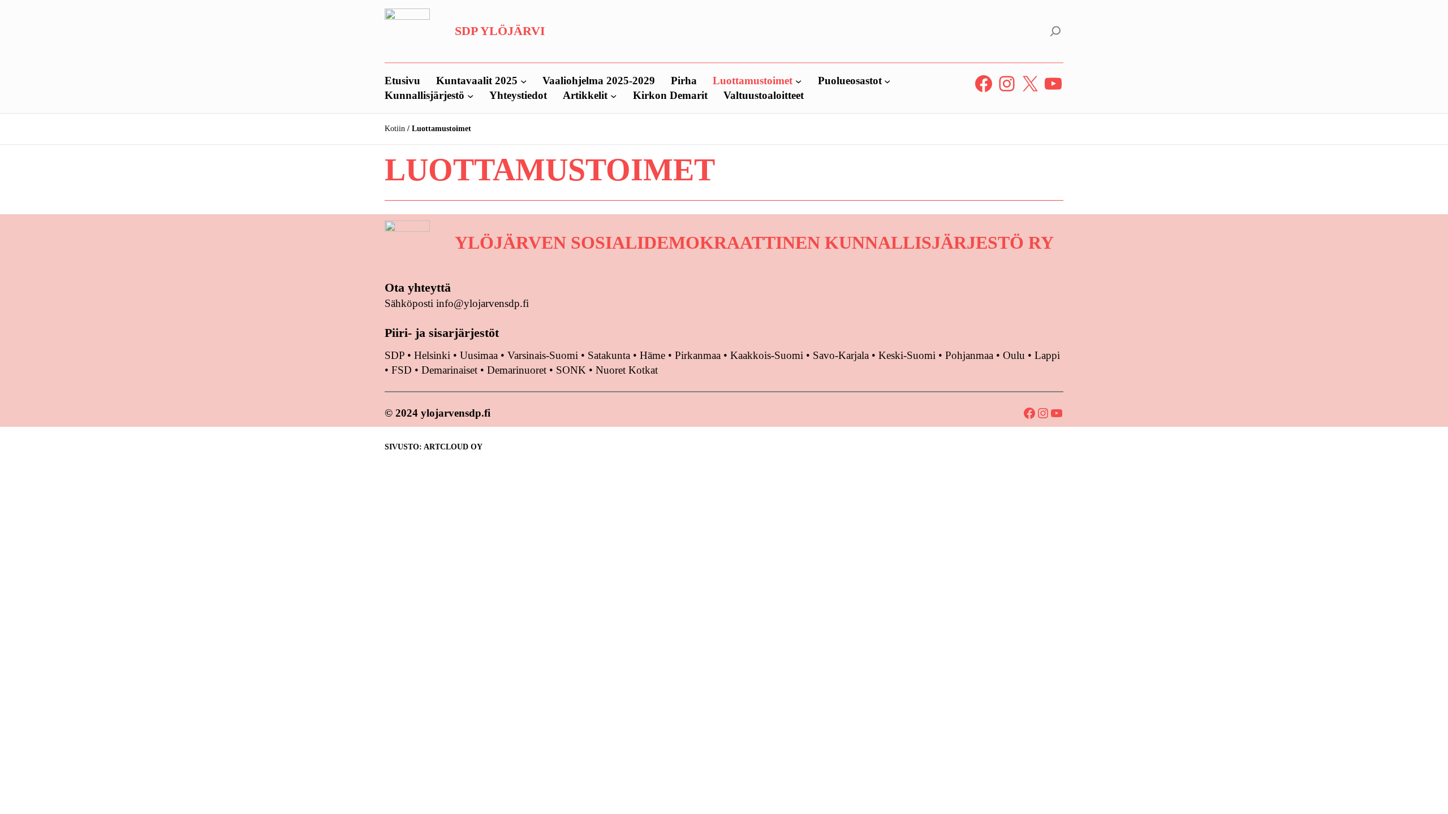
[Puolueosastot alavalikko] (887, 80)
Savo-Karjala (841, 355)
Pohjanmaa (970, 355)
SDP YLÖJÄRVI (500, 31)
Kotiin (395, 128)
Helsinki (433, 355)
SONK (571, 370)
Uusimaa (479, 355)
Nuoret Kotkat (627, 370)
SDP (394, 355)
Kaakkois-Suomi (766, 355)
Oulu (1014, 355)
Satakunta (609, 355)
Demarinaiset (449, 370)
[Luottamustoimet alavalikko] (798, 80)
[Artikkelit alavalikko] (613, 95)
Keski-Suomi (907, 355)
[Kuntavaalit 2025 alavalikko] (523, 80)
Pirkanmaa (698, 355)
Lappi (1047, 355)
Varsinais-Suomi (542, 355)
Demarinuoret (516, 370)
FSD (401, 370)
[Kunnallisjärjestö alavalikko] (470, 95)
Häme (654, 355)
